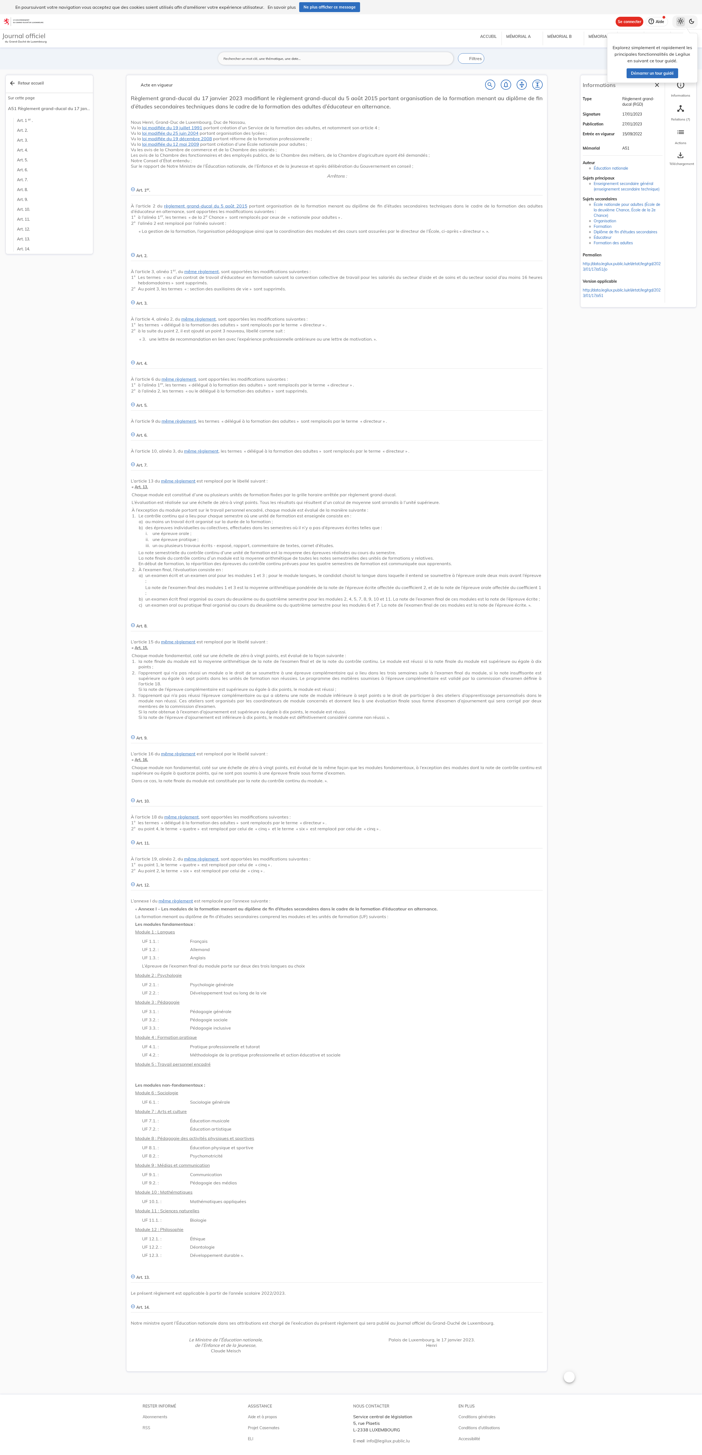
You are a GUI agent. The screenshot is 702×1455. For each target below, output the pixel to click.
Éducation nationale (611, 168)
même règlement (201, 271)
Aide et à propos (262, 1416)
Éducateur (603, 237)
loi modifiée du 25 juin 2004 (170, 133)
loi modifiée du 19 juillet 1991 (172, 127)
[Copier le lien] (609, 255)
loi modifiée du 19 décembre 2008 (177, 138)
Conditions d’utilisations (479, 1427)
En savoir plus (282, 7)
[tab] (680, 89)
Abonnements (155, 1416)
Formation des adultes (613, 242)
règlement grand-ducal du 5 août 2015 (205, 206)
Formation (603, 226)
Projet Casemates (263, 1427)
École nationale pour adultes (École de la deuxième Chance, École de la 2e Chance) (627, 210)
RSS (146, 1427)
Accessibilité (469, 1438)
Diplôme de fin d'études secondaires (625, 231)
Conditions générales (477, 1416)
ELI (250, 1438)
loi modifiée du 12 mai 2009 (170, 144)
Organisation (605, 220)
